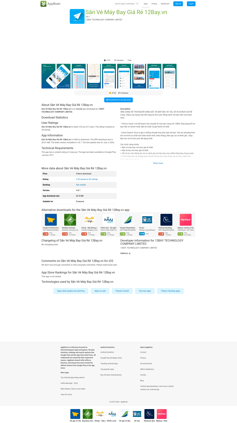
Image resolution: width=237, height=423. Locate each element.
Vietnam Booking (165, 228)
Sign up (178, 4)
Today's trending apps (170, 291)
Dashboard (165, 4)
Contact (143, 352)
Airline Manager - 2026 (69, 383)
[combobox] (125, 4)
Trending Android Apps (109, 364)
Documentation (146, 364)
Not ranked (81, 185)
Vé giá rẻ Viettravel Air (51, 228)
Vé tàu (141, 228)
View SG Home (66, 394)
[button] (158, 253)
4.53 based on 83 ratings (87, 179)
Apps (146, 4)
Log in (191, 4)
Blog (142, 381)
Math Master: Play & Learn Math (73, 389)
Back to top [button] (231, 400)
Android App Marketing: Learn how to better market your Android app (157, 387)
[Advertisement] (115, 41)
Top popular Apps (107, 369)
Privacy (143, 358)
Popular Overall (122, 291)
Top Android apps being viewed (72, 377)
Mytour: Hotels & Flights (186, 228)
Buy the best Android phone (111, 375)
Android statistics (107, 352)
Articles (143, 375)
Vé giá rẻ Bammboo (127, 228)
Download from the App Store (119, 100)
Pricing (154, 4)
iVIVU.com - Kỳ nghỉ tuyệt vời (109, 228)
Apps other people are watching (71, 291)
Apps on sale (100, 291)
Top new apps (145, 291)
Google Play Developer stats (111, 358)
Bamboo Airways (68, 228)
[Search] (137, 4)
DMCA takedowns (147, 369)
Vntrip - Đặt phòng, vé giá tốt (89, 228)
